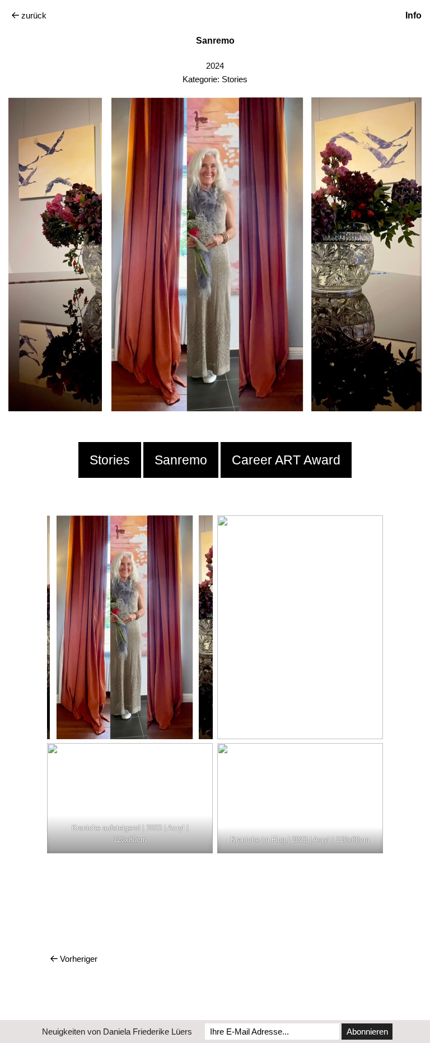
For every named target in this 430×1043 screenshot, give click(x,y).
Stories (234, 79)
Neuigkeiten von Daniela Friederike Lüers (117, 1031)
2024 (215, 66)
